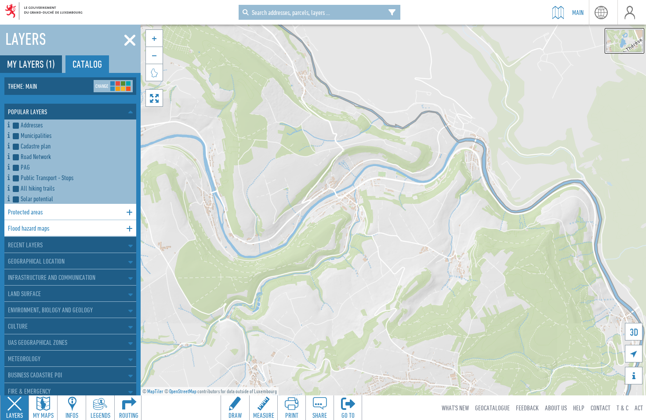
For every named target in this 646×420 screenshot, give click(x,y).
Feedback (527, 408)
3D (634, 332)
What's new (455, 408)
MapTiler (155, 391)
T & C (622, 408)
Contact (600, 408)
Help (578, 408)
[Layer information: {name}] (8, 123)
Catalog (87, 64)
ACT (639, 408)
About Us (556, 408)
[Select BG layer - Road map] (624, 40)
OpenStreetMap (182, 391)
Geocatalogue (492, 408)
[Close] (129, 40)
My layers (31, 64)
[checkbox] (73, 124)
